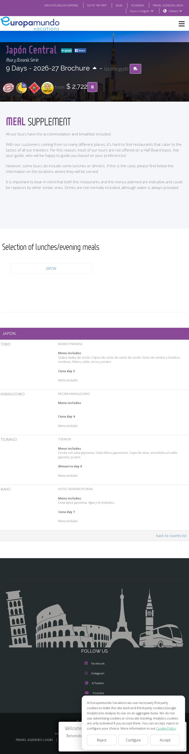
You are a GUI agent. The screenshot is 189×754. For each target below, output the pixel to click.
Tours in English (139, 11)
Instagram (97, 673)
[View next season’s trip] (94, 68)
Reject (102, 740)
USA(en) (173, 11)
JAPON (51, 268)
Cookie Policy (166, 728)
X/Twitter (98, 683)
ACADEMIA (137, 5)
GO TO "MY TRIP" (97, 5)
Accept (165, 740)
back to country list (171, 535)
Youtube (98, 693)
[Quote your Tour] (92, 87)
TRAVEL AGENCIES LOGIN (168, 5)
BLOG (119, 5)
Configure (133, 740)
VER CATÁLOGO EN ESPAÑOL (61, 5)
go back (67, 50)
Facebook (98, 663)
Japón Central (32, 49)
